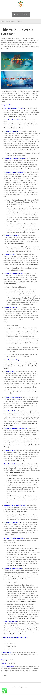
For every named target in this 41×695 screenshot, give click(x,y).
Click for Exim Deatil (19, 579)
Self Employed (11, 478)
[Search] (38, 675)
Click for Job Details (17, 407)
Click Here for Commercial (29, 169)
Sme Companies (12, 224)
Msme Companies (12, 207)
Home (16, 14)
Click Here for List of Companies (14, 116)
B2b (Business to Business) (15, 485)
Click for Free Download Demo (14, 634)
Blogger (24, 9)
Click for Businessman (16, 472)
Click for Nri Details (17, 460)
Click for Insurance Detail (19, 511)
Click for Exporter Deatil (27, 601)
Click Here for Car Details (26, 150)
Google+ (17, 9)
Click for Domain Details (18, 565)
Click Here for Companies (15, 243)
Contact (25, 14)
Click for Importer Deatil (27, 618)
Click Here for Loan (31, 264)
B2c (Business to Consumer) (15, 496)
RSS (21, 9)
